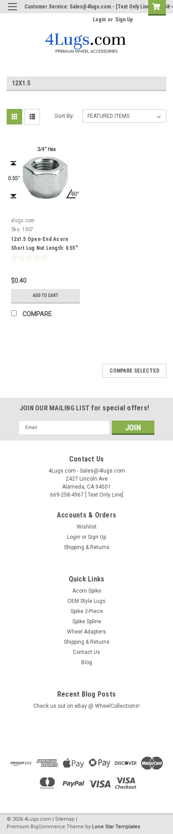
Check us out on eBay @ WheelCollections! (86, 706)
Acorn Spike (86, 591)
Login (99, 19)
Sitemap (65, 819)
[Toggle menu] (12, 12)
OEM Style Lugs (86, 601)
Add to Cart (45, 295)
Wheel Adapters (86, 632)
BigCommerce (48, 827)
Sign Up (124, 19)
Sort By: (64, 115)
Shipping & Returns (87, 547)
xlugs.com (23, 220)
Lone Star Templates (116, 827)
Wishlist (87, 527)
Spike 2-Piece (87, 611)
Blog (86, 662)
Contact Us (86, 652)
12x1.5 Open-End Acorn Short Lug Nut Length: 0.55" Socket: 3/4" (44, 248)
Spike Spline (86, 621)
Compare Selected (134, 371)
